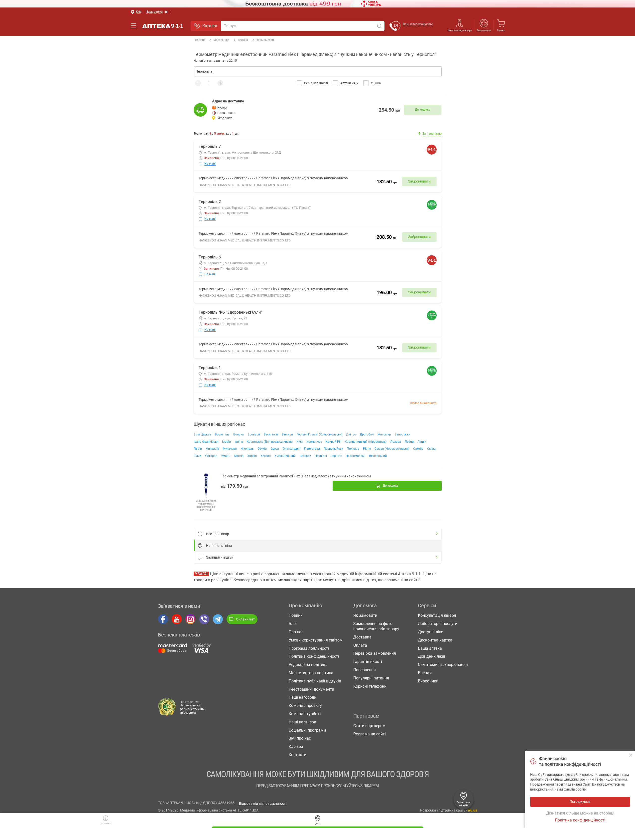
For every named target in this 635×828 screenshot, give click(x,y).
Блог (293, 623)
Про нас (296, 631)
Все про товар (217, 534)
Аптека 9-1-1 (162, 26)
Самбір (418, 448)
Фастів (239, 456)
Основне (106, 824)
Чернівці (321, 456)
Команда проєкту (305, 705)
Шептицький (378, 456)
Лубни (409, 441)
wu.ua (472, 810)
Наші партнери (302, 722)
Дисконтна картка (435, 640)
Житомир (384, 434)
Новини (296, 615)
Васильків (271, 434)
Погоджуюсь (630, 755)
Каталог (210, 25)
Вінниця (287, 434)
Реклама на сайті (369, 734)
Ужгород (211, 456)
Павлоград (312, 448)
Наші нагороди (302, 697)
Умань (225, 456)
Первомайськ (333, 448)
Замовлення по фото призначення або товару (376, 626)
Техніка (243, 40)
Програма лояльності (309, 648)
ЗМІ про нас (300, 738)
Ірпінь (239, 441)
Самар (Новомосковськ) (392, 448)
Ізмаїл (226, 441)
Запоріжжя (402, 434)
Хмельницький (285, 456)
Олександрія (291, 448)
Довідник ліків (431, 656)
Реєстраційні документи (311, 689)
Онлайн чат (245, 619)
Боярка (238, 434)
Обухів (262, 448)
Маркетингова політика (311, 672)
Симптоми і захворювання (443, 664)
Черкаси (305, 456)
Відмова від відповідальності (262, 804)
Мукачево (230, 448)
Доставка (362, 637)
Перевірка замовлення (374, 653)
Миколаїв (212, 448)
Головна (200, 40)
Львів (198, 448)
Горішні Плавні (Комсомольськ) (319, 434)
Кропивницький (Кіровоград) (365, 441)
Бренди (425, 672)
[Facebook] (163, 619)
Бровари (254, 434)
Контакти (297, 754)
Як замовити (365, 615)
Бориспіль (222, 434)
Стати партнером (369, 725)
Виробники (428, 681)
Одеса (274, 448)
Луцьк (421, 441)
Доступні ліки (430, 631)
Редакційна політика (308, 664)
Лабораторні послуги (437, 623)
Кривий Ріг (333, 441)
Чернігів (336, 456)
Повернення (364, 669)
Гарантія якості (367, 661)
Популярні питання (371, 678)
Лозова (395, 441)
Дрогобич (367, 434)
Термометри (265, 40)
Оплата (360, 645)
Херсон (265, 456)
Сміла (431, 448)
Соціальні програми (307, 730)
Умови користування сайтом (316, 640)
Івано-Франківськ (206, 441)
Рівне (367, 448)
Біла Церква (202, 434)
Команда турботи (305, 713)
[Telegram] (218, 619)
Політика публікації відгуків (315, 681)
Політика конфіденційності (314, 656)
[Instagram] (190, 619)
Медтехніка (221, 40)
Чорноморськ (355, 456)
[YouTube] (177, 619)
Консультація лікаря (460, 30)
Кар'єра (296, 746)
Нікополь (247, 448)
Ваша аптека (430, 648)
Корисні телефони (369, 686)
